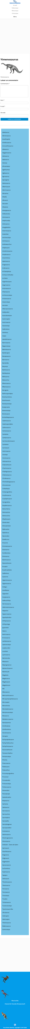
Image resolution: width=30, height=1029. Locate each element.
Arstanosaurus (6, 298)
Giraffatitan (5, 590)
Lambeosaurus (6, 641)
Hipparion (5, 610)
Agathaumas (6, 170)
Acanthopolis (6, 139)
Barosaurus (5, 359)
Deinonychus (6, 512)
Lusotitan (5, 651)
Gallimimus (5, 573)
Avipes (4, 336)
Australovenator (7, 315)
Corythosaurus (6, 495)
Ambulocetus (6, 214)
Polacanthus (6, 770)
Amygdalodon (6, 227)
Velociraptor (6, 919)
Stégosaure (5, 858)
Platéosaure (5, 767)
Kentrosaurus (6, 634)
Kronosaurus (6, 638)
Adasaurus (5, 149)
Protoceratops (6, 783)
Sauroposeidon (6, 828)
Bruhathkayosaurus (8, 417)
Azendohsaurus (6, 339)
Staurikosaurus (6, 851)
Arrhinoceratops (7, 295)
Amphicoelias (6, 220)
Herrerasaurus (6, 604)
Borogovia (5, 390)
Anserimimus (6, 258)
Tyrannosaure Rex (7, 909)
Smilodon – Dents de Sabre (10, 845)
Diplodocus (5, 532)
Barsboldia (5, 363)
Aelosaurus (5, 156)
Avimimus (5, 332)
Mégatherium (6, 685)
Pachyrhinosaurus (7, 746)
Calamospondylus (7, 424)
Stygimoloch (6, 861)
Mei (3, 688)
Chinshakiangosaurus (8, 482)
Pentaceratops (6, 756)
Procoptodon (6, 780)
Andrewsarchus (6, 244)
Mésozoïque (15, 10)
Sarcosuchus (6, 814)
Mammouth (5, 672)
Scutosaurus (6, 831)
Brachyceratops (7, 404)
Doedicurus (5, 539)
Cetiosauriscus (6, 461)
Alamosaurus (6, 183)
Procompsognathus (8, 773)
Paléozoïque (15, 8)
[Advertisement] (15, 36)
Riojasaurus (5, 800)
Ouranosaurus (6, 733)
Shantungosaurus (7, 838)
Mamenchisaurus (7, 668)
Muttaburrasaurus (7, 719)
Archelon (5, 278)
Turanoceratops (7, 906)
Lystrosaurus (6, 655)
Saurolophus (6, 817)
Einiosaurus (5, 556)
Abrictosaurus (6, 136)
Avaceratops (6, 326)
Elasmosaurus (6, 560)
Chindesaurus (6, 478)
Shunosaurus (6, 841)
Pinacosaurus (6, 763)
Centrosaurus (6, 451)
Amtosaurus (6, 224)
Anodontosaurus (7, 251)
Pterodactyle (6, 794)
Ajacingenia (5, 180)
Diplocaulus (5, 529)
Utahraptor (5, 916)
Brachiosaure (6, 400)
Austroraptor (6, 319)
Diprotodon (5, 536)
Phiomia (4, 760)
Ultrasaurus (5, 912)
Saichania (5, 804)
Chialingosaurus (7, 471)
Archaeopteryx (6, 271)
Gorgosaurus (6, 597)
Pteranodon (5, 790)
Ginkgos (4, 587)
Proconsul (5, 777)
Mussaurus (5, 716)
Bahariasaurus (6, 349)
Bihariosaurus (6, 383)
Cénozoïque (15, 13)
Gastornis (5, 577)
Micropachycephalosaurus (10, 699)
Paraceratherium (7, 750)
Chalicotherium (6, 465)
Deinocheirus (6, 509)
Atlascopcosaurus (7, 309)
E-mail (3, 106)
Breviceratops (6, 410)
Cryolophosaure (7, 499)
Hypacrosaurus (6, 614)
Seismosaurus (6, 834)
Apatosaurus (6, 261)
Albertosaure (6, 186)
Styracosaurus (6, 865)
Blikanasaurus (6, 387)
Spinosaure (5, 848)
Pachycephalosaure (8, 739)
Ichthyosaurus (6, 621)
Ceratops (5, 454)
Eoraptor (5, 566)
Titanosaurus (6, 885)
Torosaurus (5, 889)
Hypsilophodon (6, 617)
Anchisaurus (6, 241)
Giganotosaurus (7, 580)
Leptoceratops (6, 644)
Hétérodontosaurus (8, 607)
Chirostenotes (6, 485)
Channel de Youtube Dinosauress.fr (15, 1004)
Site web (3, 112)
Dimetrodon (6, 522)
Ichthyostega (6, 624)
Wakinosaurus (6, 926)
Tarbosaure (5, 878)
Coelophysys (6, 488)
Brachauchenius (7, 397)
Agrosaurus (5, 176)
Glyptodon (5, 594)
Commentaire (5, 83)
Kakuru (4, 631)
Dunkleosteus (6, 553)
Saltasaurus (5, 807)
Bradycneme (6, 407)
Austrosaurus (6, 322)
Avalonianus (5, 329)
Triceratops (5, 895)
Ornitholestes (6, 726)
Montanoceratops (7, 712)
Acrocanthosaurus (7, 146)
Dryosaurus (5, 549)
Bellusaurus (5, 376)
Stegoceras (5, 855)
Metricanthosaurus (8, 695)
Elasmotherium (6, 563)
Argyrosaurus (6, 285)
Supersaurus (6, 872)
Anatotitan (5, 234)
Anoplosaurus (6, 254)
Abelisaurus (5, 132)
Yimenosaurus (6, 923)
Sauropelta (5, 821)
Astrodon (5, 305)
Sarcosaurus (6, 811)
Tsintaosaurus (6, 902)
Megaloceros (6, 678)
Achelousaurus (6, 142)
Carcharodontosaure (8, 441)
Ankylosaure (6, 248)
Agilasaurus (5, 173)
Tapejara (4, 875)
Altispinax (5, 207)
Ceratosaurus (6, 458)
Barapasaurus (6, 356)
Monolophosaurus (7, 709)
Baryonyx (5, 366)
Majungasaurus (6, 665)
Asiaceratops (6, 302)
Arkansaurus (6, 292)
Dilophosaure (6, 519)
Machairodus (6, 658)
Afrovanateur (6, 166)
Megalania (5, 675)
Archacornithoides (7, 275)
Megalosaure (6, 682)
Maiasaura (5, 661)
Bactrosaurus (6, 343)
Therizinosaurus (7, 882)
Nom (2, 100)
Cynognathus (6, 502)
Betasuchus (5, 380)
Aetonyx (4, 163)
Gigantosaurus (6, 583)
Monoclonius (6, 705)
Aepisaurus (5, 159)
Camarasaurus (6, 431)
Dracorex (5, 543)
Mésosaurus (6, 692)
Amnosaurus (6, 217)
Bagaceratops (6, 346)
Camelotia (5, 434)
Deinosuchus (6, 516)
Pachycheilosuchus (7, 743)
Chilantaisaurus (6, 475)
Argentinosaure (6, 281)
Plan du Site (15, 1000)
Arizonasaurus (6, 288)
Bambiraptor (6, 353)
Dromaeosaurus (7, 546)
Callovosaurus (6, 427)
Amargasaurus (6, 210)
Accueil (15, 5)
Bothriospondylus (7, 393)
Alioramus (5, 193)
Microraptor (5, 702)
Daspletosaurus (7, 505)
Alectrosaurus (6, 190)
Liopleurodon (6, 648)
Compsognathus (7, 492)
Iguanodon (5, 627)
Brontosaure (6, 414)
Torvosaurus (6, 892)
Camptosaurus (6, 437)
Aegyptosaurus (6, 153)
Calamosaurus (6, 421)
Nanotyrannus (6, 722)
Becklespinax (6, 373)
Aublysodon (5, 312)
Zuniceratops (6, 929)
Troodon (4, 899)
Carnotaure (5, 448)
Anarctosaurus (6, 231)
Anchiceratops (6, 237)
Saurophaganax (7, 824)
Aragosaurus (6, 264)
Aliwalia (4, 197)
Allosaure (5, 200)
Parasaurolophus (7, 753)
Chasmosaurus (6, 468)
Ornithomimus (6, 729)
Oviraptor (5, 736)
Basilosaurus (6, 370)
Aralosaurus (5, 268)
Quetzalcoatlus (6, 797)
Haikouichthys (6, 600)
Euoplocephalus (7, 570)
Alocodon (5, 203)
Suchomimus (6, 868)
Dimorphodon (6, 526)
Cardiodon (5, 444)
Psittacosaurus (6, 787)
